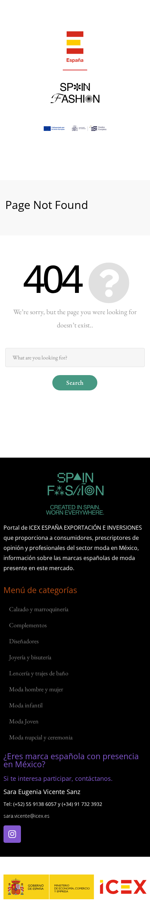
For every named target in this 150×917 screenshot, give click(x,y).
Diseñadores (24, 641)
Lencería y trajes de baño (38, 673)
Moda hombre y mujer (36, 689)
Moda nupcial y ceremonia (41, 737)
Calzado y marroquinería (38, 609)
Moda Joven (24, 721)
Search (74, 383)
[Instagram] (12, 834)
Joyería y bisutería (30, 657)
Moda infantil (26, 705)
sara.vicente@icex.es (26, 816)
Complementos (28, 625)
